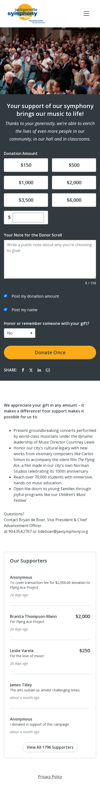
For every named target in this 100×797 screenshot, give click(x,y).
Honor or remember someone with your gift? (46, 323)
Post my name (24, 309)
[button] (86, 13)
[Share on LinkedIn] (40, 370)
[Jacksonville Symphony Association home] (26, 13)
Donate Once (50, 352)
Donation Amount (21, 153)
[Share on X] (31, 370)
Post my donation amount (35, 296)
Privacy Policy (50, 776)
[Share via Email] (48, 370)
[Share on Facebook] (23, 370)
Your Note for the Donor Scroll (33, 235)
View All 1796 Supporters (50, 747)
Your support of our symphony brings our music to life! (50, 109)
